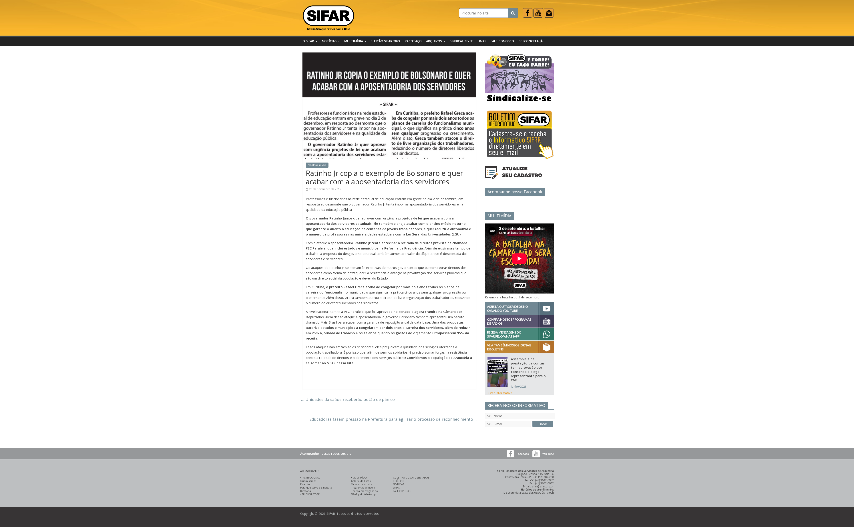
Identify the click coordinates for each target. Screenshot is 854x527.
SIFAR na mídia (317, 165)
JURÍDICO (398, 481)
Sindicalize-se (461, 41)
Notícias (329, 41)
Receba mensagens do (364, 491)
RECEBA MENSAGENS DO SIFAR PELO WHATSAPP (504, 334)
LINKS (396, 487)
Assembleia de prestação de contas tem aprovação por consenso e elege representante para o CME (528, 369)
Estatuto (305, 484)
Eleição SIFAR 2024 (385, 41)
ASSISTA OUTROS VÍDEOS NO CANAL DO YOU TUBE (507, 308)
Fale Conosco (502, 41)
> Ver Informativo (499, 393)
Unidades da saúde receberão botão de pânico (347, 399)
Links (481, 41)
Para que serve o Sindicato (316, 487)
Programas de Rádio (363, 487)
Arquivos (434, 41)
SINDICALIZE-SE (311, 494)
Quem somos (308, 481)
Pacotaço (413, 41)
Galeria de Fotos (361, 481)
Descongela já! (531, 41)
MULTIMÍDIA (359, 477)
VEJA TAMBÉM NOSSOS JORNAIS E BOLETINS (509, 347)
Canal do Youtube (361, 484)
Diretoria (305, 491)
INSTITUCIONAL (311, 477)
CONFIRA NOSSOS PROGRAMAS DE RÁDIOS (509, 321)
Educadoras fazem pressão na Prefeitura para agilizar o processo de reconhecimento (393, 419)
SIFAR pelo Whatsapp (363, 494)
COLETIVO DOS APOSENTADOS (411, 477)
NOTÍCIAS (398, 484)
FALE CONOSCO (402, 491)
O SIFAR (308, 41)
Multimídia (353, 41)
